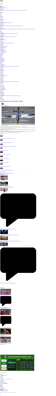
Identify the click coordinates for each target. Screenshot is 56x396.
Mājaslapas (3, 81)
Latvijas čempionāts (3, 22)
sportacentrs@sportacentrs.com (3, 375)
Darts (18, 66)
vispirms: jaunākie (6, 174)
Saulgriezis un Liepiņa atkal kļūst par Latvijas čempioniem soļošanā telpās (6, 142)
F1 (0, 50)
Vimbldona (12, 33)
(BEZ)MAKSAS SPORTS (22, 10)
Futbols (2, 95)
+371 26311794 (2, 381)
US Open (1, 33)
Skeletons (1, 36)
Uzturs (1, 75)
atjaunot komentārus (2, 174)
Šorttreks (13, 36)
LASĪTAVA (13, 10)
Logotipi (18, 81)
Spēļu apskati (18, 95)
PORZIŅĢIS (8, 10)
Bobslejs (3, 36)
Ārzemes (7, 33)
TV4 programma (7, 95)
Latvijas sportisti (4, 33)
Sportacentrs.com (4, 392)
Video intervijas (15, 95)
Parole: (1, 8)
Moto (2, 50)
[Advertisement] (5, 349)
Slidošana (15, 36)
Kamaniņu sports (8, 36)
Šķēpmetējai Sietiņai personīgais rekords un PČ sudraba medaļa (5, 166)
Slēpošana (11, 36)
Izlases (11, 22)
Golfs (7, 66)
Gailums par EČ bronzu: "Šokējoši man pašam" (5, 327)
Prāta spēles (6, 66)
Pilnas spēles (10, 95)
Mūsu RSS (14, 81)
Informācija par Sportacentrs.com (3, 389)
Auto (5, 50)
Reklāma (1, 81)
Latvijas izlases (7, 22)
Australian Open (9, 33)
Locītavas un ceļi (5, 75)
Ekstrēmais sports (10, 66)
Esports (4, 66)
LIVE (0, 95)
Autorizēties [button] (1, 6)
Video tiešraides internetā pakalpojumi (8, 81)
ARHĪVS (26, 10)
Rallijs (1, 50)
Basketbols (4, 95)
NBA (6, 10)
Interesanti (2, 287)
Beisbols (17, 66)
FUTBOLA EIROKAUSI (3, 10)
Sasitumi (3, 75)
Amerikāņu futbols (14, 66)
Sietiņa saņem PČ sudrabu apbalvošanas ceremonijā (4, 162)
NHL (10, 10)
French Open (15, 33)
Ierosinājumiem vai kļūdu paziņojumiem (4, 390)
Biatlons (5, 36)
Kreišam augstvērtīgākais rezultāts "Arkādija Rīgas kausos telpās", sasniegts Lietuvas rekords (7, 138)
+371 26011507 (2, 378)
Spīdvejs (4, 50)
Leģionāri (10, 22)
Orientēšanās (1, 66)
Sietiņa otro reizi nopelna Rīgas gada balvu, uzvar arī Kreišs (5, 154)
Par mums (16, 81)
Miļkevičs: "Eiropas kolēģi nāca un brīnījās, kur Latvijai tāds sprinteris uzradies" (5, 307)
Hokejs (12, 95)
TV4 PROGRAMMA (16, 10)
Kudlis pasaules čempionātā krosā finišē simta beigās (4, 150)
